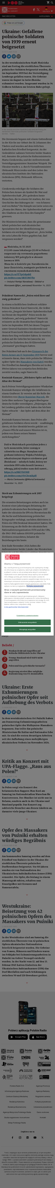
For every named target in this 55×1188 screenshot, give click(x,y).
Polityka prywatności (35, 586)
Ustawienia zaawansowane (27, 615)
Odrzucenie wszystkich (27, 622)
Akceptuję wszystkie (27, 629)
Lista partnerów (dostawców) (16, 607)
